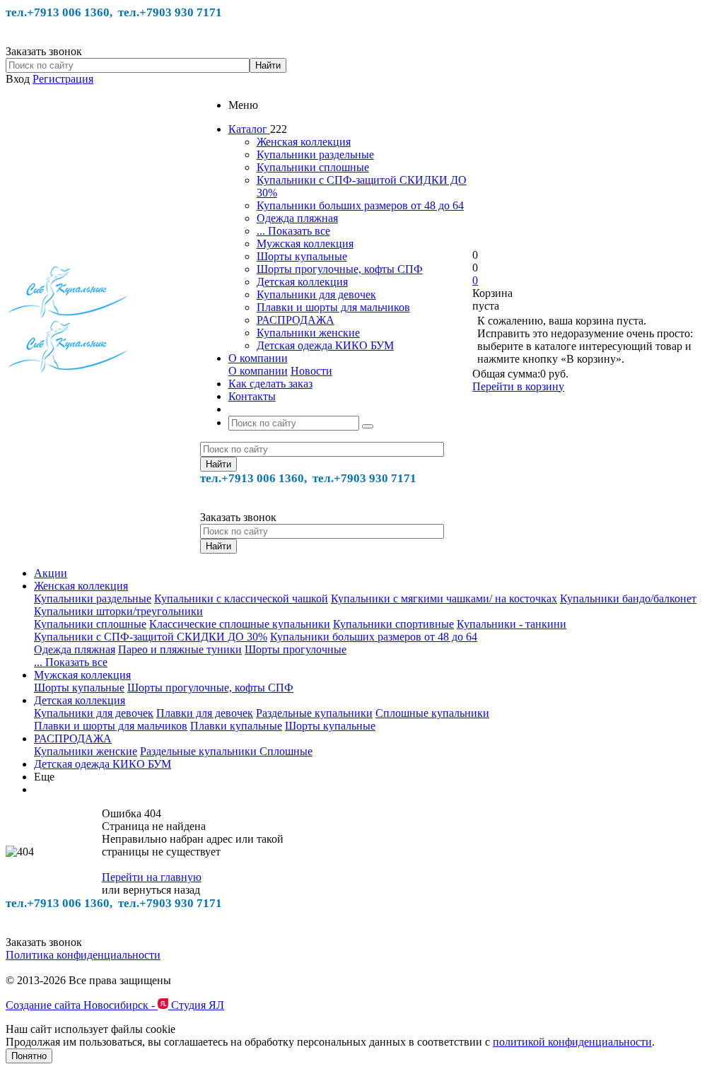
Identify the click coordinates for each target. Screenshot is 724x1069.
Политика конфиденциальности (83, 955)
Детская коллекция (302, 282)
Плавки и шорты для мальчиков (333, 307)
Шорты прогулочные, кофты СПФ (340, 269)
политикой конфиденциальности (572, 1042)
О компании (258, 371)
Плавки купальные (236, 726)
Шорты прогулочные (295, 649)
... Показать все (293, 231)
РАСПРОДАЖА (295, 320)
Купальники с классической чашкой (241, 598)
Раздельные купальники (314, 713)
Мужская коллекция (305, 244)
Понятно (29, 1056)
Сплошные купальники (432, 713)
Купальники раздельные (315, 154)
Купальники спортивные (393, 624)
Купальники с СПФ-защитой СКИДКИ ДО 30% (150, 637)
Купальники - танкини (511, 624)
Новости (311, 371)
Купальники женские (308, 333)
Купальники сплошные (313, 167)
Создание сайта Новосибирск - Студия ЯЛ (115, 1005)
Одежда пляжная (297, 218)
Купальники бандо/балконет (628, 598)
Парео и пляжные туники (180, 649)
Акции (50, 573)
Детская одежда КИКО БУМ (325, 345)
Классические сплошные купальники (239, 624)
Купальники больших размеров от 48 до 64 (360, 205)
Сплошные (286, 751)
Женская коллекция (304, 142)
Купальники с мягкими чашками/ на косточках (444, 598)
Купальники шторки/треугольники (118, 611)
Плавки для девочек (204, 713)
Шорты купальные (302, 256)
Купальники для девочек (316, 294)
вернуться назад (161, 890)
